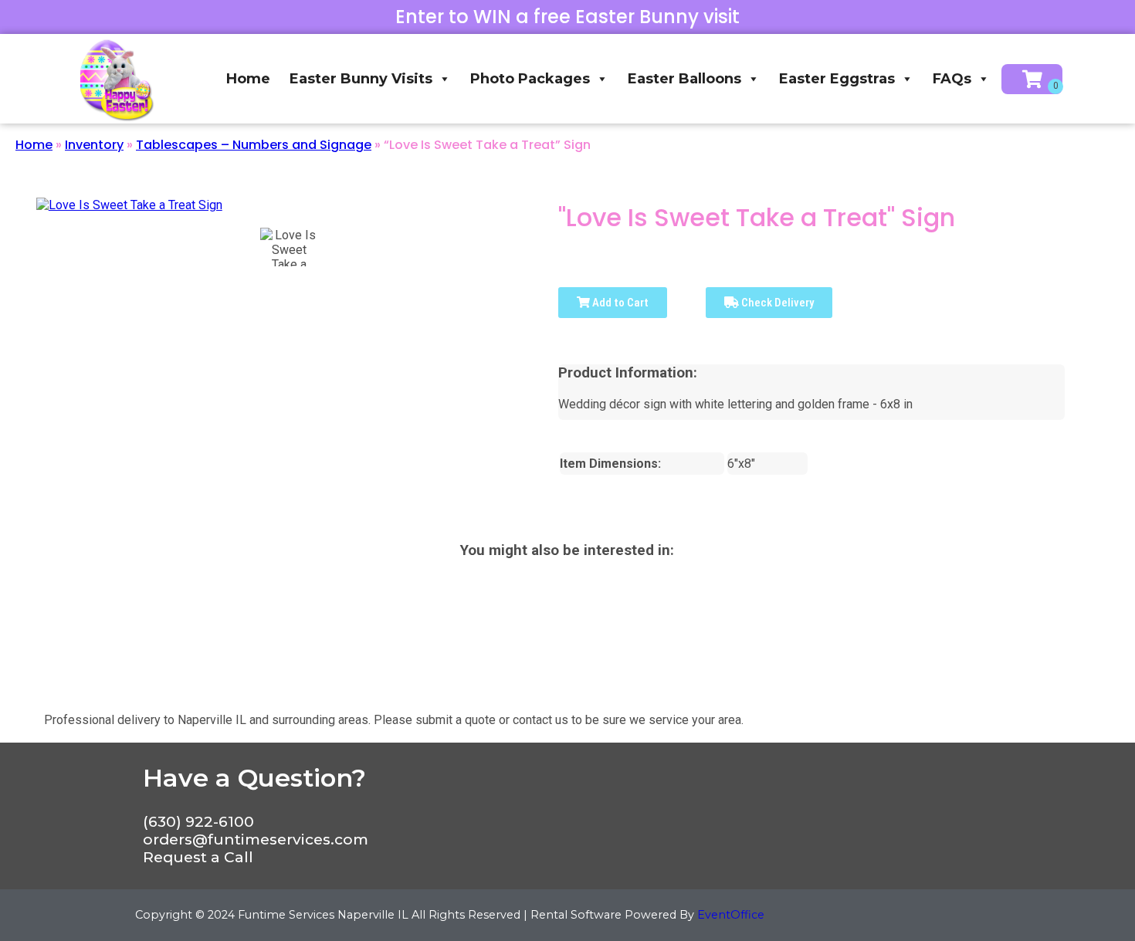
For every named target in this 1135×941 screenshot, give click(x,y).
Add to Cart (619, 303)
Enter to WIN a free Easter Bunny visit (567, 16)
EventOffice (730, 915)
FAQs (952, 78)
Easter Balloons (684, 78)
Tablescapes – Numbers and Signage (253, 145)
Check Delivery (776, 303)
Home (248, 78)
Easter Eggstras (837, 78)
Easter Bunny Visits (361, 78)
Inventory (94, 145)
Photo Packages (530, 78)
